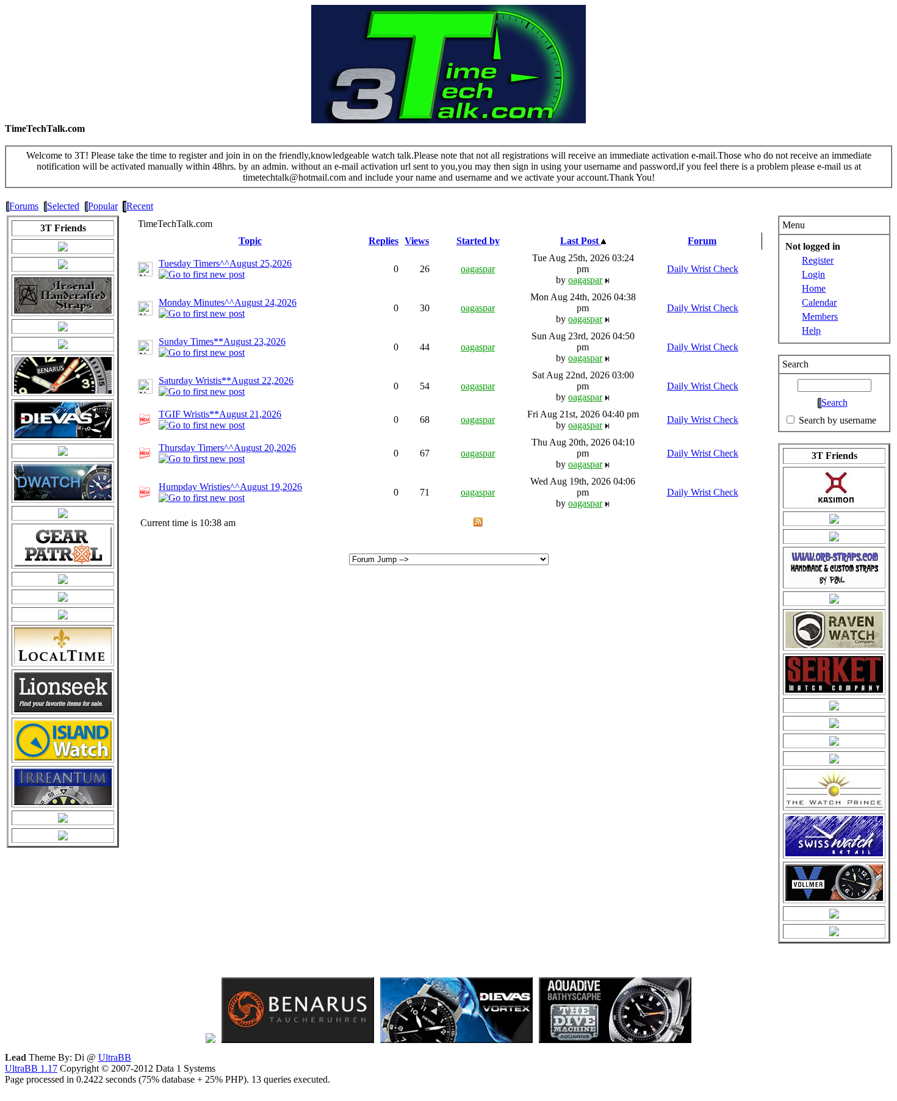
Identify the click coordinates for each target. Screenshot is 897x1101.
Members (820, 316)
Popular (103, 206)
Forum (702, 241)
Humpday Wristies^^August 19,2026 (230, 487)
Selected (63, 206)
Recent (139, 206)
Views (417, 241)
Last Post (580, 241)
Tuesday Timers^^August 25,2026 (225, 263)
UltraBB (114, 1057)
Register (818, 260)
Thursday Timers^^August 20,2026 (227, 447)
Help (811, 330)
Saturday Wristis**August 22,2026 (226, 380)
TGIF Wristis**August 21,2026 (220, 414)
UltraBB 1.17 (31, 1068)
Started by (478, 241)
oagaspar (478, 269)
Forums (23, 206)
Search (834, 402)
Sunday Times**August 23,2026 (222, 341)
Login (813, 274)
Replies (383, 241)
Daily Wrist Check (702, 269)
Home (814, 288)
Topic (250, 241)
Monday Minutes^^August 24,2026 (228, 302)
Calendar (819, 302)
